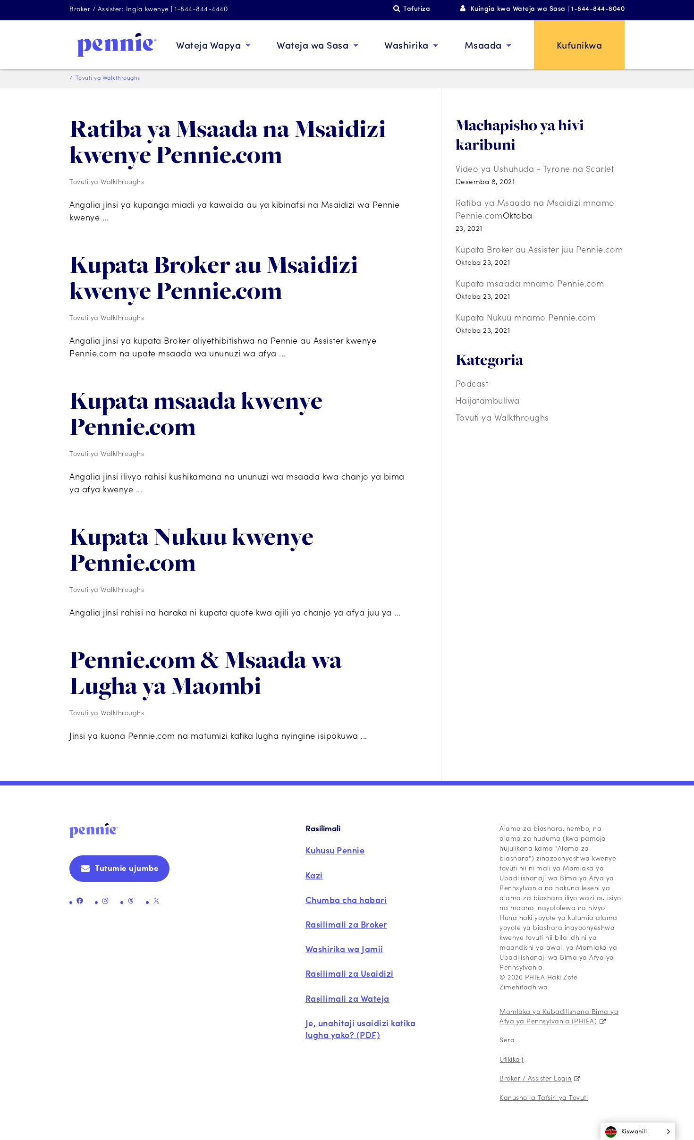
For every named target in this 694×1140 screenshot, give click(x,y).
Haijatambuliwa (488, 400)
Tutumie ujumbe (127, 867)
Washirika (406, 44)
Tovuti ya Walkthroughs (106, 181)
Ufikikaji (511, 1059)
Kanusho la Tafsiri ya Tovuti (543, 1097)
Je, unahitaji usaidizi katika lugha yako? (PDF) (360, 1028)
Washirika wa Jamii (344, 948)
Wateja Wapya (208, 44)
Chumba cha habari (346, 899)
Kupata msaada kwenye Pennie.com (195, 413)
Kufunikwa (579, 44)
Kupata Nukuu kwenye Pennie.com (191, 549)
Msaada (483, 44)
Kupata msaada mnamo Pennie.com (530, 283)
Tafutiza (416, 8)
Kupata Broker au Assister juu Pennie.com (539, 249)
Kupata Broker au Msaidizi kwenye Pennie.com (213, 277)
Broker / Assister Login (535, 1077)
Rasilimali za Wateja (347, 998)
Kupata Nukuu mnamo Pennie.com (526, 317)
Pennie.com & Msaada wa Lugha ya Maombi (205, 672)
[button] (638, 1131)
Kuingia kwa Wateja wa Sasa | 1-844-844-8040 (548, 8)
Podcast (472, 383)
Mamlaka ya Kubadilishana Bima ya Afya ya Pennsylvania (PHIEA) (558, 1015)
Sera (507, 1039)
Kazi (314, 875)
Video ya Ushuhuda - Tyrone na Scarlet (535, 168)
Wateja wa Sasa (312, 44)
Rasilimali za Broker (346, 924)
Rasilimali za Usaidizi (349, 973)
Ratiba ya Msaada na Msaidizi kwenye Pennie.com (227, 141)
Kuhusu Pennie (335, 850)
